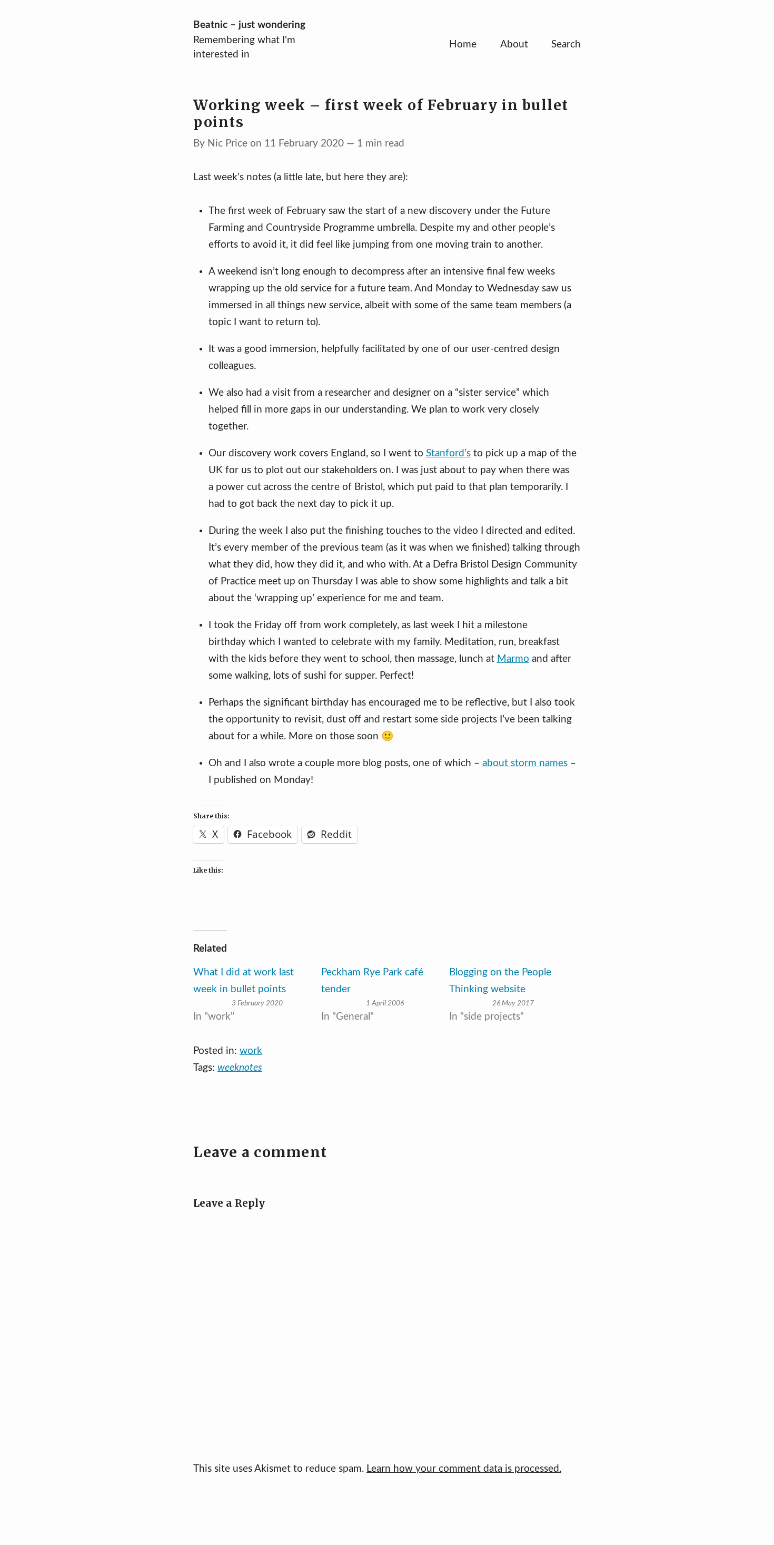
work (251, 1051)
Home (463, 45)
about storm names (525, 763)
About (514, 45)
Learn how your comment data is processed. (463, 1469)
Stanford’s (448, 453)
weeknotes (239, 1068)
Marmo (513, 659)
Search (566, 45)
